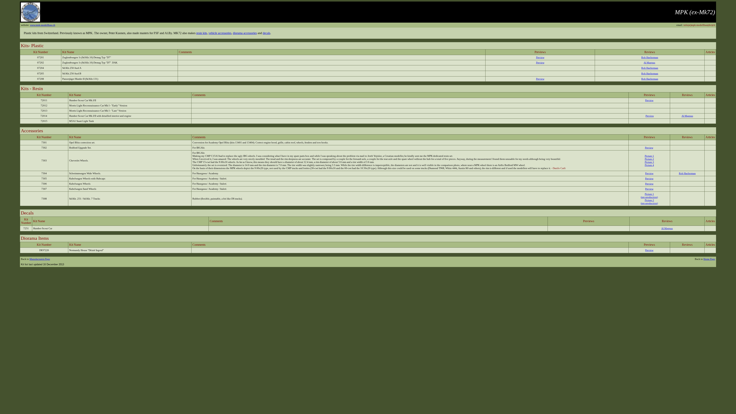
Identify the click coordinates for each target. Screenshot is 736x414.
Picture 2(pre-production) (649, 202)
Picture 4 (649, 165)
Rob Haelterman (649, 57)
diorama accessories (245, 33)
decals (266, 33)
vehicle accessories (220, 33)
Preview (540, 57)
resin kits (201, 33)
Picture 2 (649, 159)
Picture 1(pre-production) (649, 196)
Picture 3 (649, 162)
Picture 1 (649, 155)
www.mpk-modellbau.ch (42, 25)
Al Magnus (649, 62)
